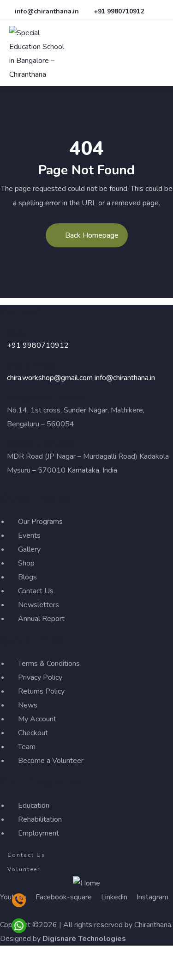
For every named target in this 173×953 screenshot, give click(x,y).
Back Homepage (92, 235)
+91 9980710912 (38, 345)
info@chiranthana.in (125, 378)
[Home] (86, 883)
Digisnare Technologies (84, 939)
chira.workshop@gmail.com (50, 378)
